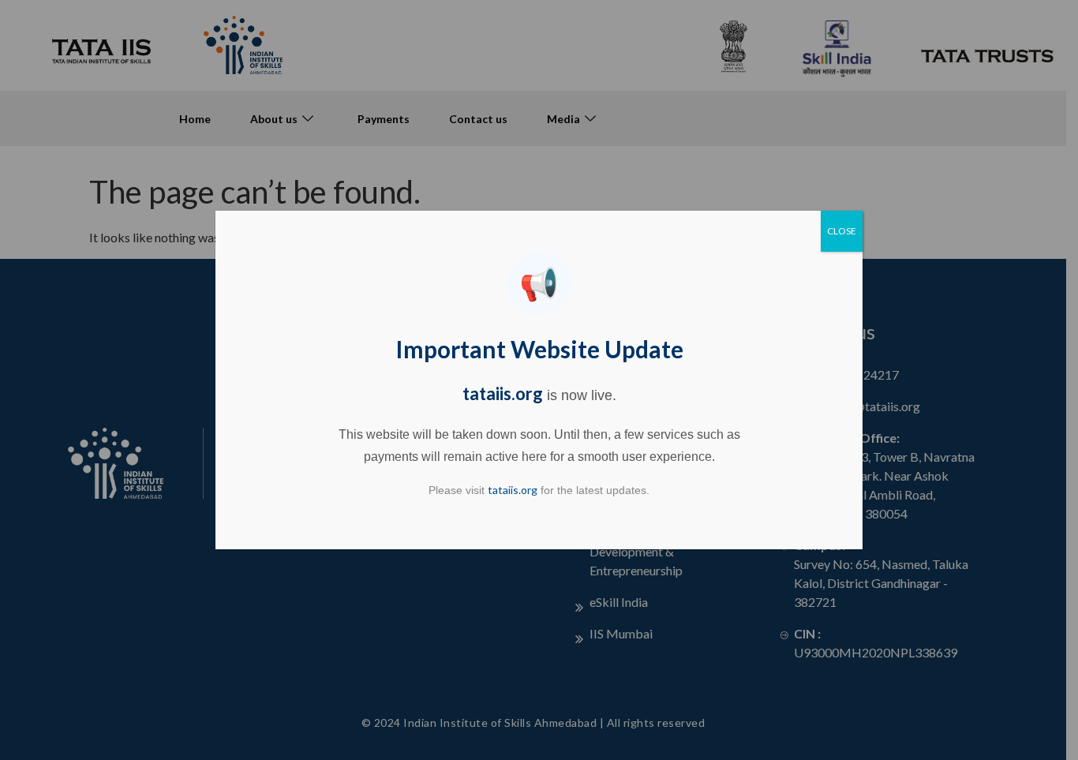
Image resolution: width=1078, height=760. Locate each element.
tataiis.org (502, 393)
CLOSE (841, 231)
